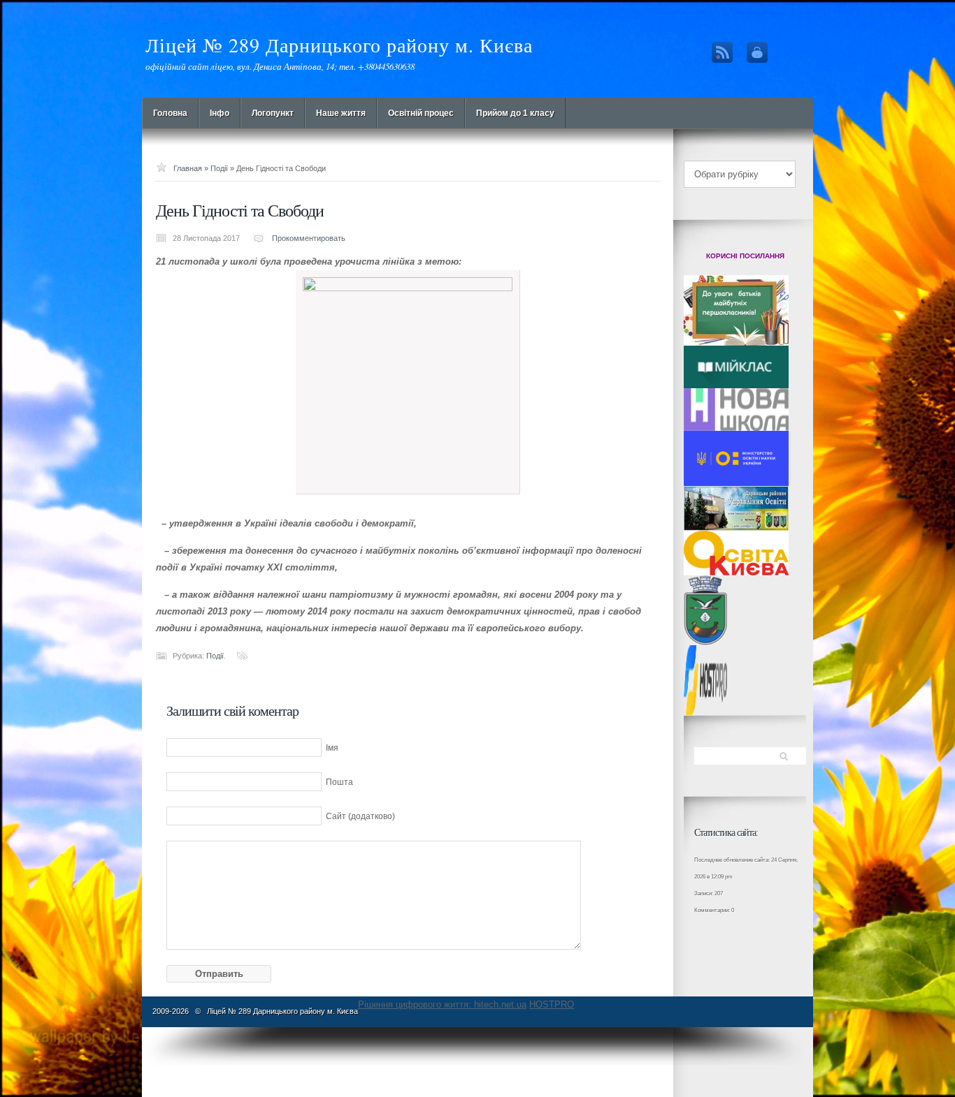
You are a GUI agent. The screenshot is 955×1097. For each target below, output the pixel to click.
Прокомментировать (308, 238)
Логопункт (273, 113)
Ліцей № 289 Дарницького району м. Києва (339, 44)
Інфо (219, 113)
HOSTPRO (551, 1004)
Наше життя (341, 113)
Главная (187, 168)
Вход (757, 52)
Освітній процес (421, 113)
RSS (722, 52)
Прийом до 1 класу (515, 113)
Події (219, 168)
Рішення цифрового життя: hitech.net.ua (442, 1004)
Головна (170, 113)
